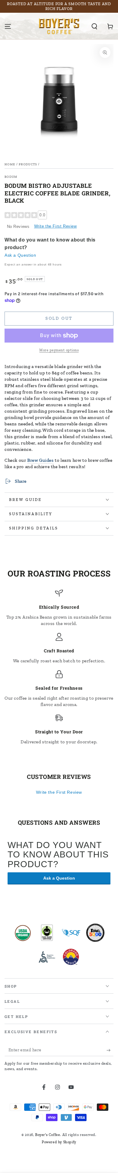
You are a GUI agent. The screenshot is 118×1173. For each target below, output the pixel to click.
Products (28, 164)
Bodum (11, 177)
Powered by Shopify (59, 1142)
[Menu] (8, 26)
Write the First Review (55, 226)
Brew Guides (40, 460)
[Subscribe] (110, 1050)
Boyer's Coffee (47, 1135)
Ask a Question (20, 255)
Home (10, 164)
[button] (94, 26)
